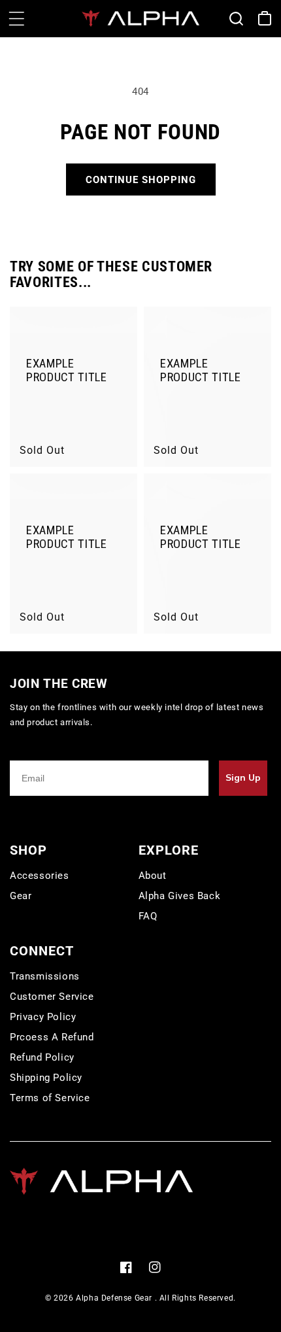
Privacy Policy (43, 1017)
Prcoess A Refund (52, 1037)
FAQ (148, 916)
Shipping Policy (46, 1078)
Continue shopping (141, 180)
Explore (169, 850)
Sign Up (243, 778)
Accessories (39, 875)
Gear (20, 896)
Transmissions (45, 976)
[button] (16, 18)
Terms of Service (50, 1098)
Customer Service (52, 996)
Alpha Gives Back (180, 896)
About (153, 875)
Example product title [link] (66, 370)
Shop (28, 850)
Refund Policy (42, 1057)
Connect (42, 951)
